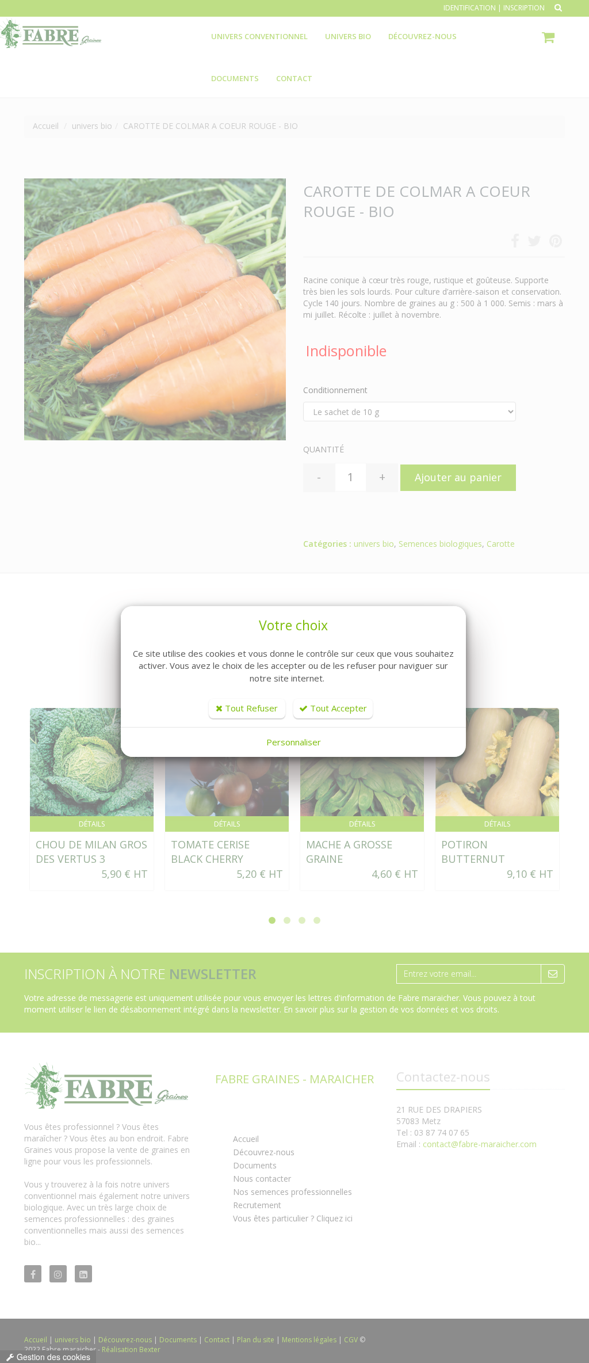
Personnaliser (293, 742)
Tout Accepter (337, 708)
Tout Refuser (250, 708)
